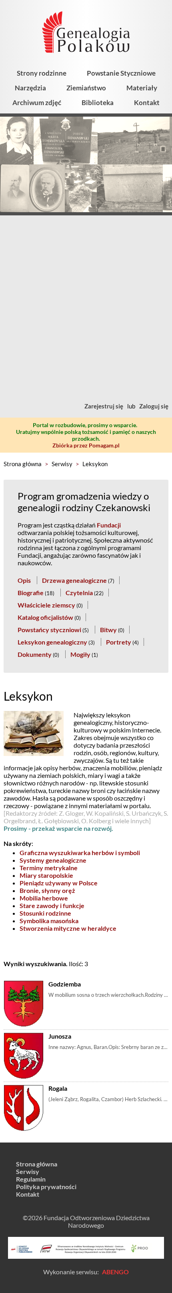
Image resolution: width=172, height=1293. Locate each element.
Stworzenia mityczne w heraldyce (68, 928)
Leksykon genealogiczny (52, 642)
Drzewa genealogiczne (74, 580)
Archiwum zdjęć (36, 102)
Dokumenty (35, 654)
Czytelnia (79, 592)
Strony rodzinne (41, 73)
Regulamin (31, 1179)
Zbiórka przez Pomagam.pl (86, 445)
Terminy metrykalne (49, 867)
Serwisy (62, 463)
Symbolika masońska (49, 920)
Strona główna (23, 463)
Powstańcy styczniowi (49, 629)
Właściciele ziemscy (46, 605)
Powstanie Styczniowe (121, 73)
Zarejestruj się (103, 406)
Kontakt (147, 102)
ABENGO (115, 1271)
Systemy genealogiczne (53, 860)
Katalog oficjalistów (45, 617)
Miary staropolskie (46, 875)
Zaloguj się (153, 406)
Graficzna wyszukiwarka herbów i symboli (80, 852)
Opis (24, 580)
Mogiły (80, 654)
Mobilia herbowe (44, 898)
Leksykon (95, 463)
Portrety (118, 642)
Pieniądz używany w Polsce (59, 883)
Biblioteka (98, 102)
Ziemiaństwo (86, 88)
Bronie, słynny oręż (47, 890)
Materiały (141, 88)
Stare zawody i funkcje (52, 905)
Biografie (31, 592)
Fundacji (109, 525)
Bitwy (108, 629)
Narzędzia (30, 88)
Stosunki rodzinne (45, 913)
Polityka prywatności (46, 1186)
